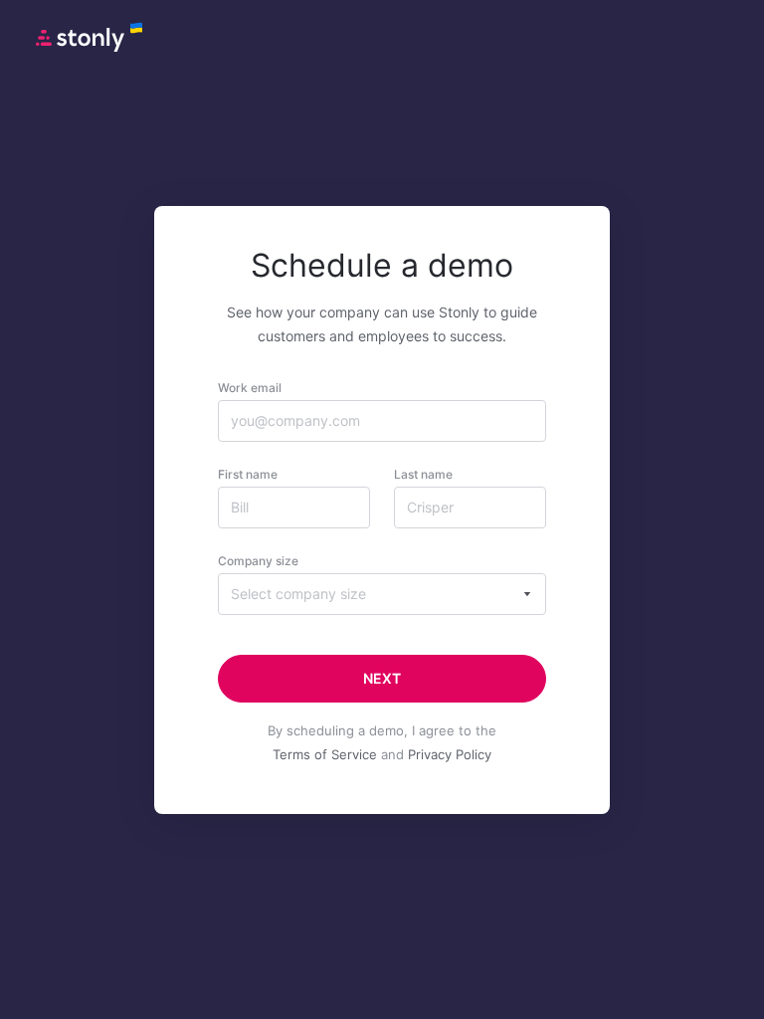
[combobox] (382, 594)
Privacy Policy (449, 754)
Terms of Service (325, 754)
